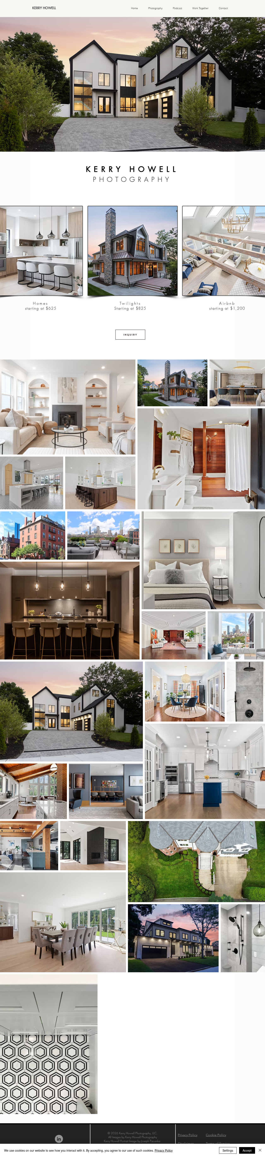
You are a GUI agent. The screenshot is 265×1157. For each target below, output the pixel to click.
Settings (228, 1150)
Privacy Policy (164, 1150)
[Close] (260, 1150)
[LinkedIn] (59, 1139)
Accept (247, 1150)
